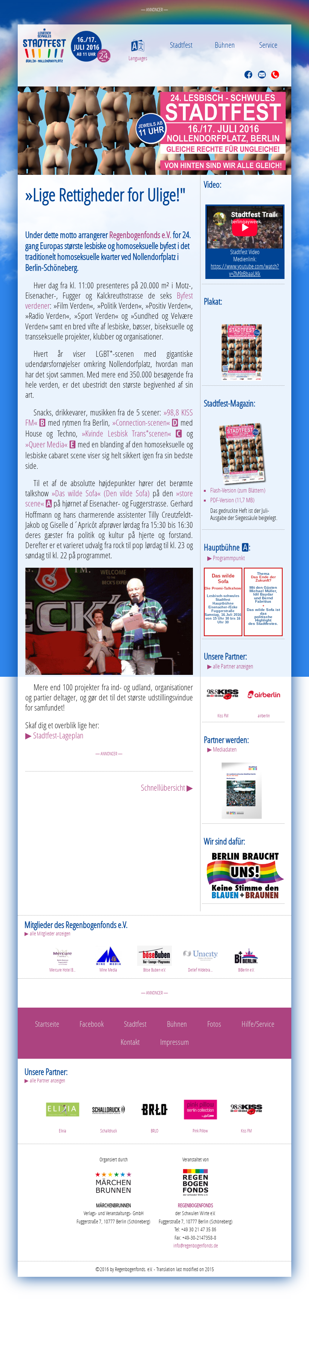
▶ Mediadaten (222, 749)
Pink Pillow (200, 1131)
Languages (137, 58)
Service (268, 44)
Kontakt (130, 1042)
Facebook (92, 1024)
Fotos (214, 1024)
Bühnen (225, 44)
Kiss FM (222, 715)
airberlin (264, 715)
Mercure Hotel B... (62, 970)
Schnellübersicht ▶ (167, 787)
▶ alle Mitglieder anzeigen (47, 933)
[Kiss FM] (222, 693)
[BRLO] (154, 1108)
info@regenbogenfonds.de (195, 1245)
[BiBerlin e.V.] (246, 954)
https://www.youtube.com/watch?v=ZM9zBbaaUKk (245, 269)
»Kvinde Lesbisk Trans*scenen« (132, 433)
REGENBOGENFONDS (195, 1205)
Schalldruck (108, 1131)
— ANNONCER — (154, 9)
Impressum (174, 1042)
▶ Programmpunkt (226, 558)
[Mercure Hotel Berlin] (62, 954)
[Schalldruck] (108, 1108)
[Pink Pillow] (200, 1108)
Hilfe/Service (258, 1024)
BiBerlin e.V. (246, 970)
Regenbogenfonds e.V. (140, 234)
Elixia (62, 1131)
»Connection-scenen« (145, 422)
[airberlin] (263, 693)
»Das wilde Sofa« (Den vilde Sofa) (101, 493)
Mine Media (108, 970)
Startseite (47, 1024)
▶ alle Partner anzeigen (230, 666)
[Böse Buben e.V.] (154, 954)
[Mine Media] (108, 954)
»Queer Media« (50, 444)
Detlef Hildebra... (200, 970)
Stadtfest (181, 44)
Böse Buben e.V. (154, 970)
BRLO (154, 1131)
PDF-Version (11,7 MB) (232, 500)
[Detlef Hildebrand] (200, 954)
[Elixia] (62, 1108)
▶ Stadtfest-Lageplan (54, 735)
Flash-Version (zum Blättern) (237, 490)
